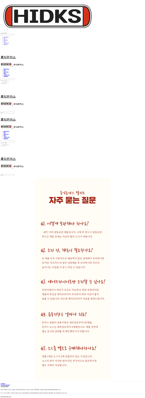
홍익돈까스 (6, 37)
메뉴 (5, 38)
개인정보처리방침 (5, 385)
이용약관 (3, 383)
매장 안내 (6, 40)
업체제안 (6, 44)
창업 (5, 41)
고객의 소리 (6, 43)
